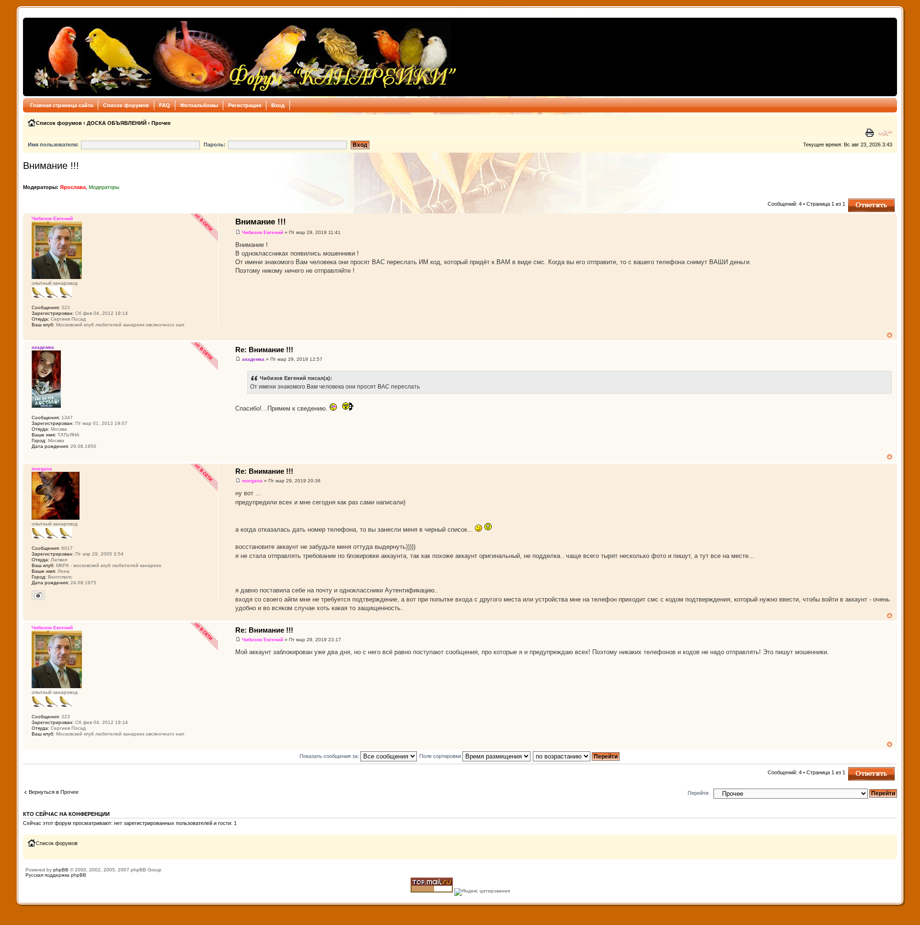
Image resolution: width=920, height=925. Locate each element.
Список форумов (126, 105)
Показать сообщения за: (329, 756)
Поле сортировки (440, 756)
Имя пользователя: (53, 144)
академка (253, 359)
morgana (252, 480)
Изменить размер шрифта (885, 133)
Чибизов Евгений (262, 232)
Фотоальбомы (199, 105)
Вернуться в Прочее (54, 792)
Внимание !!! (51, 165)
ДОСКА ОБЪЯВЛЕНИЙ (117, 123)
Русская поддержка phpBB (55, 875)
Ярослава (73, 187)
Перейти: (699, 793)
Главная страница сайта (61, 105)
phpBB (61, 869)
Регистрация (244, 105)
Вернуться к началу (889, 335)
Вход (278, 105)
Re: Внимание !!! (264, 349)
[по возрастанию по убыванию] (577, 756)
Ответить (859, 201)
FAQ (164, 105)
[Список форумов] (242, 57)
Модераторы (104, 187)
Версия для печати (870, 133)
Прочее (161, 123)
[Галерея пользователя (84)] (38, 595)
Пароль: (215, 144)
